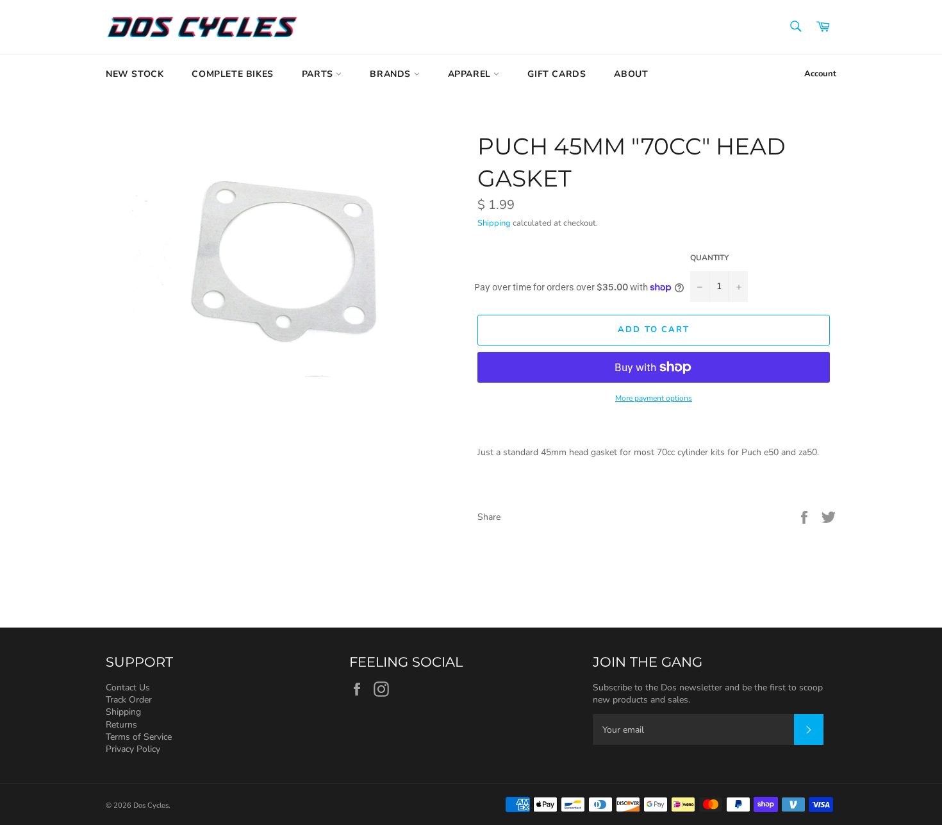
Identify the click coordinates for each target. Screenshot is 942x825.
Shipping (494, 223)
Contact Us (128, 687)
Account (820, 73)
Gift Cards (556, 74)
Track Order (129, 700)
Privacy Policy (133, 749)
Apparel (471, 74)
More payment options (653, 398)
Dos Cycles (151, 805)
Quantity (709, 258)
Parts (319, 74)
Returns (121, 725)
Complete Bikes (232, 74)
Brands (391, 74)
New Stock (134, 74)
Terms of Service (139, 737)
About (631, 74)
